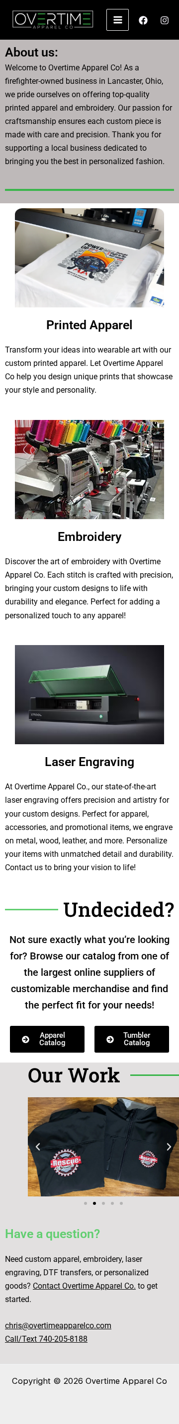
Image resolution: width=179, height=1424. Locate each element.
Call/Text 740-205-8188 (46, 1339)
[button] (38, 1147)
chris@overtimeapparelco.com (58, 1325)
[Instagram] (164, 20)
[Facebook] (143, 20)
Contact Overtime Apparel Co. (84, 1286)
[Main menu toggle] (117, 20)
